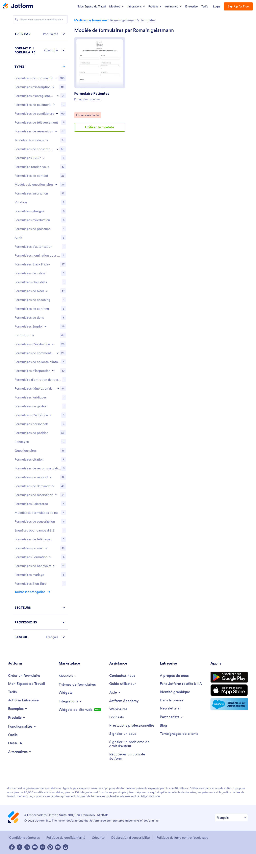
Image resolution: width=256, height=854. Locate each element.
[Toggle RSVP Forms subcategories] (44, 158)
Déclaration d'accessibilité (130, 837)
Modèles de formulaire (90, 20)
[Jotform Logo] (18, 6)
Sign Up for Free (238, 6)
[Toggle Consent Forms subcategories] (57, 149)
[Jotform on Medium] (35, 847)
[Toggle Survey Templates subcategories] (47, 140)
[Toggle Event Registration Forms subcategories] (58, 96)
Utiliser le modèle (99, 127)
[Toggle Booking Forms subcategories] (56, 131)
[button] (40, 34)
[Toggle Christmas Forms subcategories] (47, 291)
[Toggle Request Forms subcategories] (53, 486)
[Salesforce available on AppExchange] (229, 704)
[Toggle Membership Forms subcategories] (51, 415)
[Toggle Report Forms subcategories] (51, 477)
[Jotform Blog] (42, 847)
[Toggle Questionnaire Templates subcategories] (56, 184)
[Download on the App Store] (229, 690)
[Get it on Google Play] (229, 677)
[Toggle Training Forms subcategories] (50, 557)
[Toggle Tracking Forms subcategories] (46, 548)
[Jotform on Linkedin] (27, 847)
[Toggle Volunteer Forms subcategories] (54, 566)
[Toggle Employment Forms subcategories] (45, 326)
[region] (40, 335)
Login (216, 6)
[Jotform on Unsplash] (65, 847)
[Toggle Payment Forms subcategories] (54, 105)
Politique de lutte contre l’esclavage (182, 837)
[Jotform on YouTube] (58, 847)
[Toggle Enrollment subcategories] (33, 335)
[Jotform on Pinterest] (50, 847)
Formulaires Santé (88, 115)
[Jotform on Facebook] (12, 847)
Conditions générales (24, 837)
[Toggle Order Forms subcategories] (56, 78)
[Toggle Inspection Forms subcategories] (53, 371)
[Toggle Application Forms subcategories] (57, 113)
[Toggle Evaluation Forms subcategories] (53, 344)
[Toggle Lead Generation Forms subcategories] (58, 388)
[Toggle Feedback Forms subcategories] (58, 353)
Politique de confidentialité (65, 837)
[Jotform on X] (19, 847)
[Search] (16, 19)
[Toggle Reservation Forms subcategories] (56, 495)
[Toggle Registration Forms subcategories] (53, 87)
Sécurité (98, 837)
